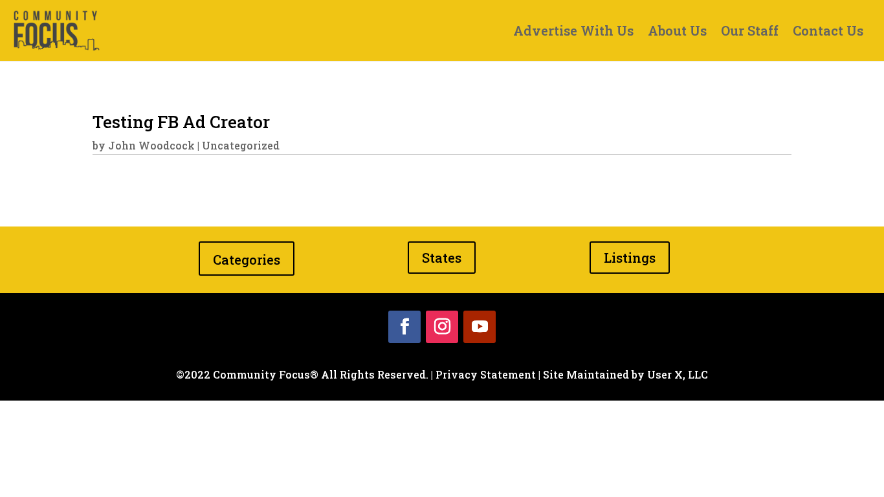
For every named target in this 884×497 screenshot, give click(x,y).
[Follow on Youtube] (479, 327)
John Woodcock (151, 145)
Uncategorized (241, 145)
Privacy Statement (486, 374)
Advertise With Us (573, 32)
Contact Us (828, 32)
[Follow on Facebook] (404, 327)
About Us (677, 32)
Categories (246, 259)
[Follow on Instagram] (442, 327)
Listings (630, 257)
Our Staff (750, 32)
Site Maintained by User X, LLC (625, 374)
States (441, 257)
